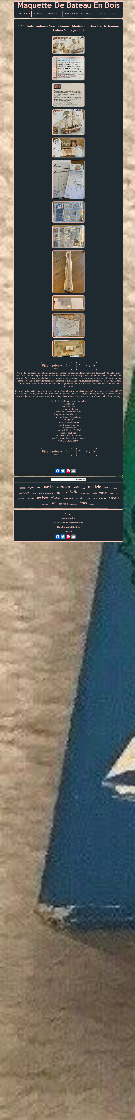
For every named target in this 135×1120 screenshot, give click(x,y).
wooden (102, 498)
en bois (43, 497)
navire (49, 486)
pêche (34, 493)
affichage (21, 498)
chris (94, 493)
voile (76, 487)
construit (31, 498)
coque (95, 498)
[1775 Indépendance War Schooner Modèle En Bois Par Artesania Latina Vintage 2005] (68, 45)
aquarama (34, 487)
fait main (63, 503)
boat (111, 493)
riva (54, 503)
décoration (45, 504)
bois (83, 502)
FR (70, 531)
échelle (72, 492)
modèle (94, 486)
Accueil (68, 514)
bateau (63, 486)
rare (88, 498)
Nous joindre (68, 518)
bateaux (114, 497)
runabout (85, 493)
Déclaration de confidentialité (68, 522)
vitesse (55, 497)
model (22, 488)
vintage (23, 492)
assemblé (80, 498)
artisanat (68, 498)
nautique (73, 504)
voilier (103, 492)
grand (107, 487)
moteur (92, 504)
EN (66, 531)
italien (117, 493)
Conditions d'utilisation (68, 527)
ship (83, 488)
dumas (115, 488)
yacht (59, 492)
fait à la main (45, 493)
